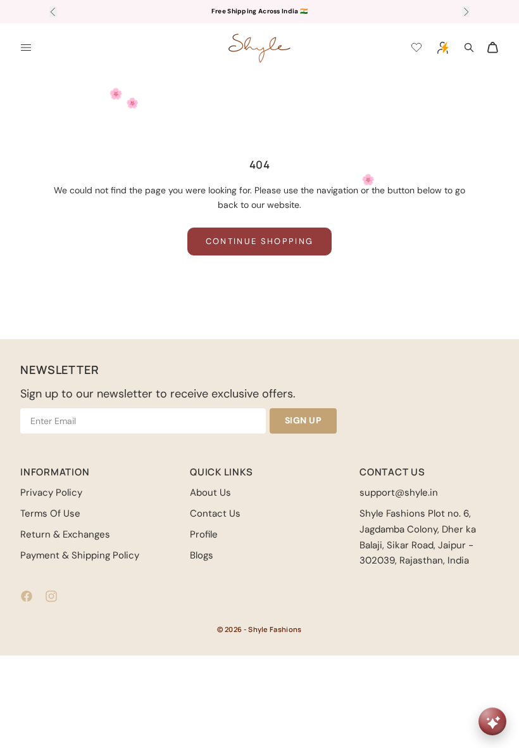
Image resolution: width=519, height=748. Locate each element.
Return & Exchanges (65, 534)
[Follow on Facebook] (26, 596)
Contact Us (215, 513)
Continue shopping (260, 241)
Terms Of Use (50, 513)
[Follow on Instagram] (51, 596)
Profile (204, 534)
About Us (210, 492)
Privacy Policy (51, 492)
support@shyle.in (399, 492)
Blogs (201, 555)
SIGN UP (303, 420)
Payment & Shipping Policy (79, 555)
